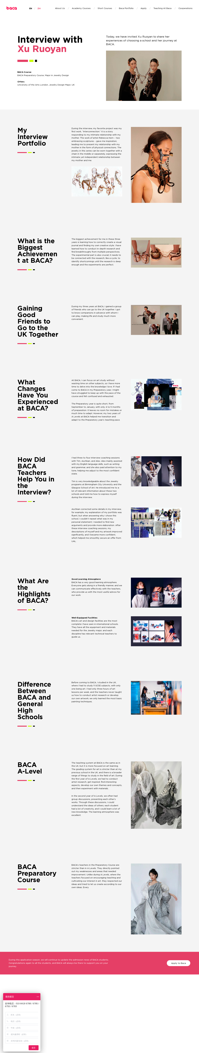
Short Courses (105, 8)
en (30, 8)
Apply (144, 8)
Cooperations (185, 8)
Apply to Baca (178, 963)
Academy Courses (81, 8)
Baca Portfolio (126, 8)
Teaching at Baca (162, 8)
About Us (60, 8)
